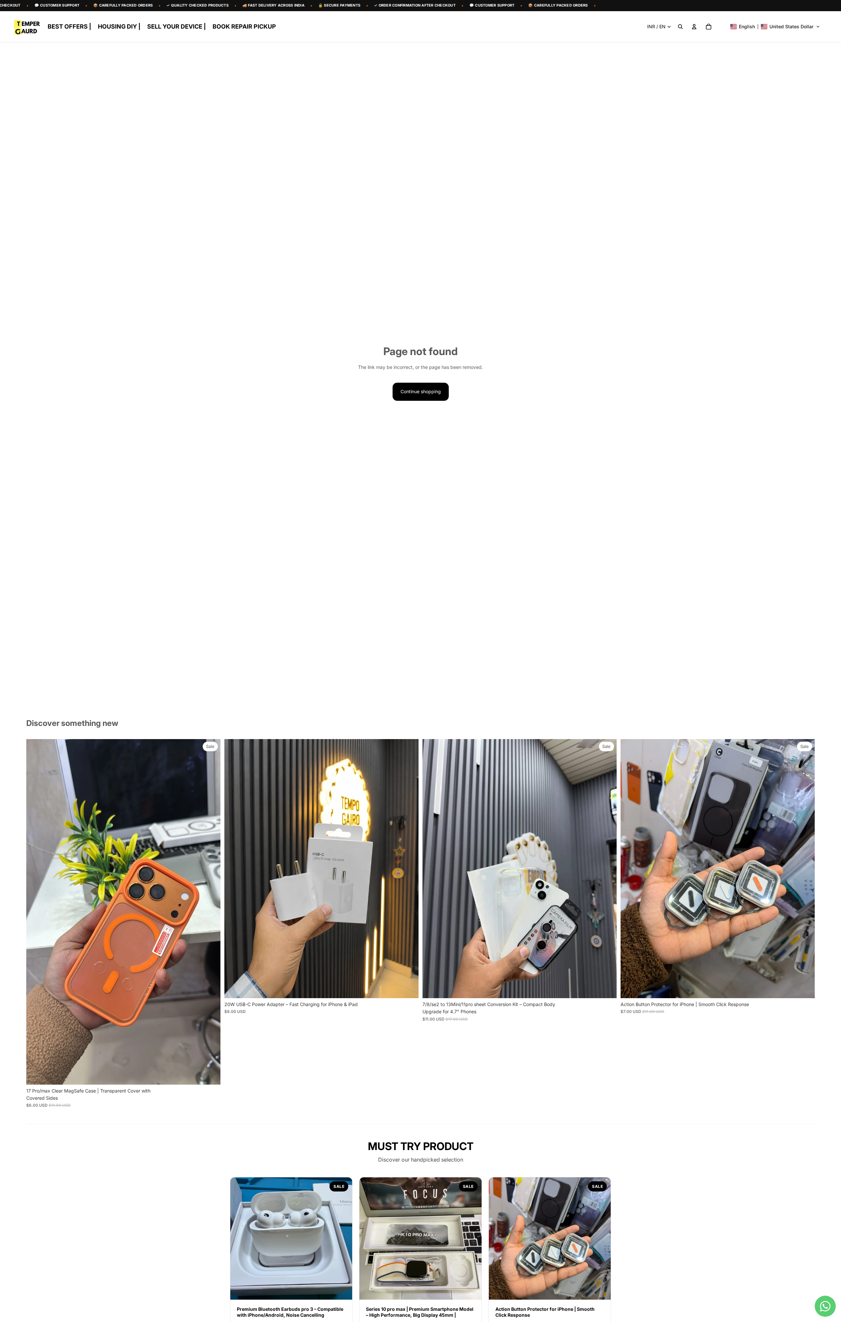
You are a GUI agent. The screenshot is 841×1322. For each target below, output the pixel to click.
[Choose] (210, 1074)
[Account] (694, 26)
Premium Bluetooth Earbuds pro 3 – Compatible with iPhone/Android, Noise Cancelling (290, 1312)
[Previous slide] (36, 911)
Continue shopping (420, 391)
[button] (775, 26)
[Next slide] (210, 911)
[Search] (680, 26)
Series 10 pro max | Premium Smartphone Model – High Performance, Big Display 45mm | (419, 1312)
